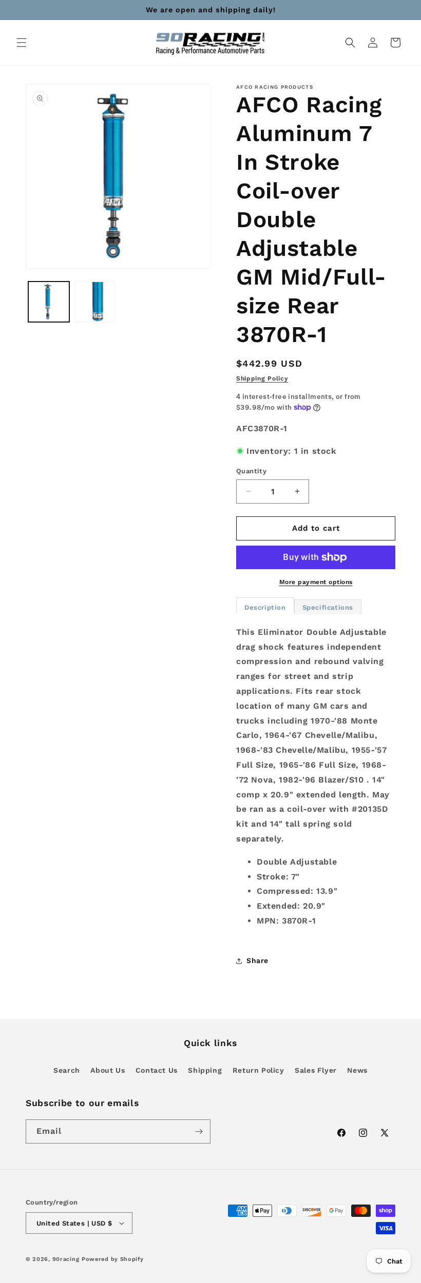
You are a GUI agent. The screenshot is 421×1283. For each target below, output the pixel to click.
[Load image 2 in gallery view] (95, 302)
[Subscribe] (198, 1131)
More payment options (316, 582)
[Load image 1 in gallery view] (48, 302)
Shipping (205, 1070)
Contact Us (157, 1070)
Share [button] (257, 960)
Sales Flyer (316, 1070)
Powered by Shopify (113, 1259)
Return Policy (258, 1070)
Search (66, 1070)
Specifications (327, 607)
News (357, 1070)
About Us (107, 1070)
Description (265, 607)
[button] (21, 42)
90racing (66, 1259)
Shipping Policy (262, 378)
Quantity (251, 471)
